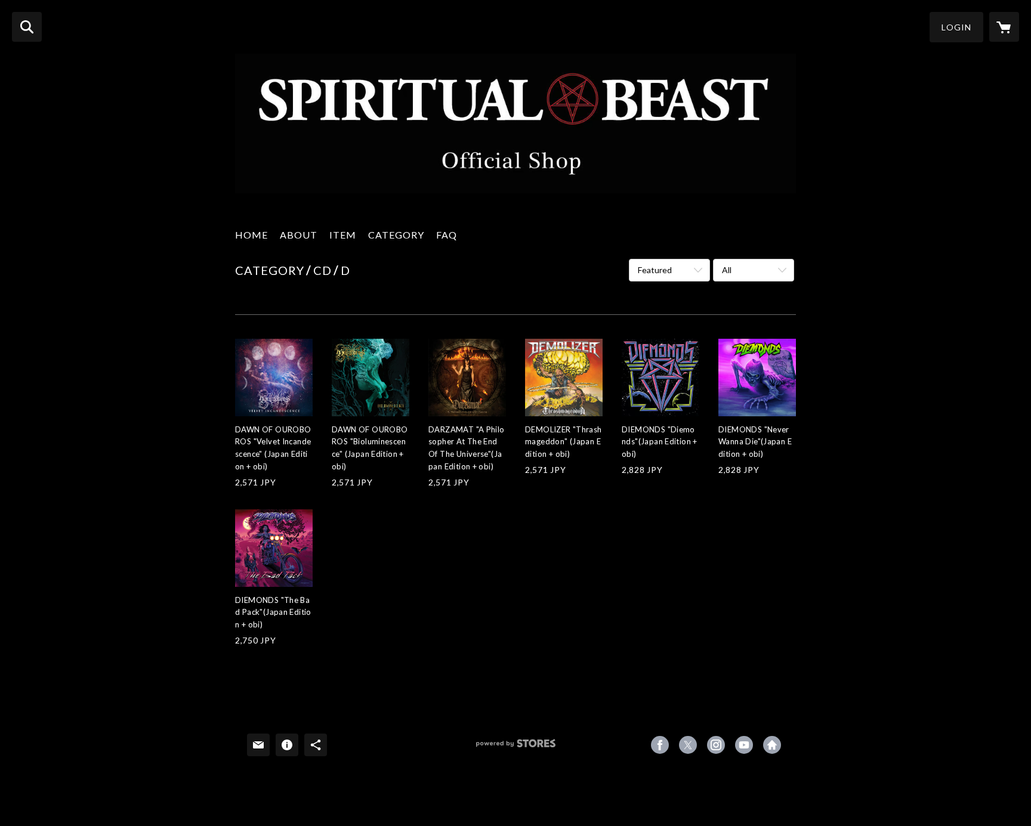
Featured (655, 270)
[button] (956, 27)
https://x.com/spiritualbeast (688, 745)
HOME (251, 234)
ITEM (342, 234)
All (726, 270)
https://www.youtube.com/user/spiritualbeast (744, 745)
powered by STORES (516, 747)
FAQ (446, 234)
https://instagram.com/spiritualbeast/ (716, 745)
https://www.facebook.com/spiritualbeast (660, 745)
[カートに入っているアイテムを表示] (1004, 27)
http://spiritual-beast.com (772, 745)
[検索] (27, 27)
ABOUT (298, 234)
